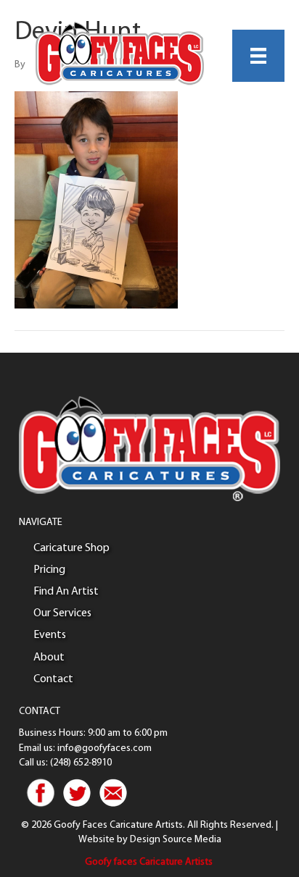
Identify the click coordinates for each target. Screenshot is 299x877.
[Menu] (258, 56)
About (49, 657)
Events (49, 635)
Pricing (49, 570)
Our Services (62, 613)
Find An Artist (66, 591)
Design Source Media (175, 839)
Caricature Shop (71, 548)
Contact (53, 679)
